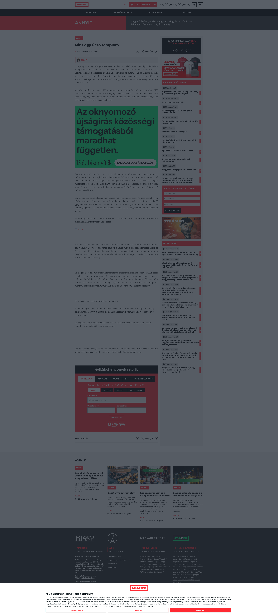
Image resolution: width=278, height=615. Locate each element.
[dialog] (139, 599)
